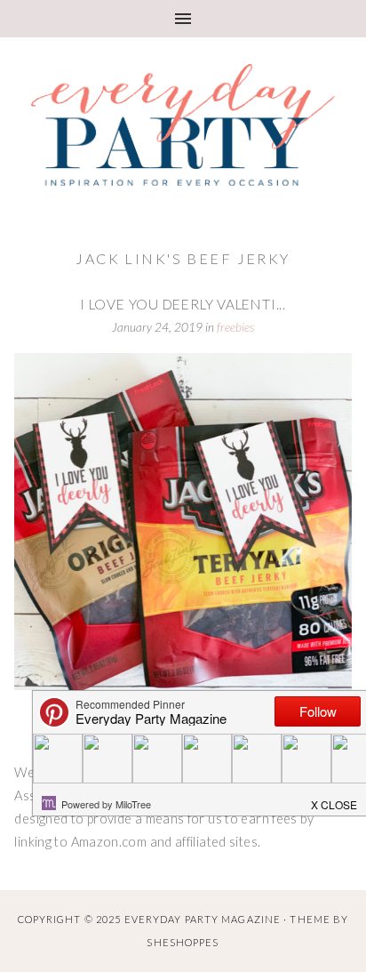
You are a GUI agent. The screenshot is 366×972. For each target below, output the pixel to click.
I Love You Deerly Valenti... (183, 304)
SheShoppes (183, 942)
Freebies (235, 327)
